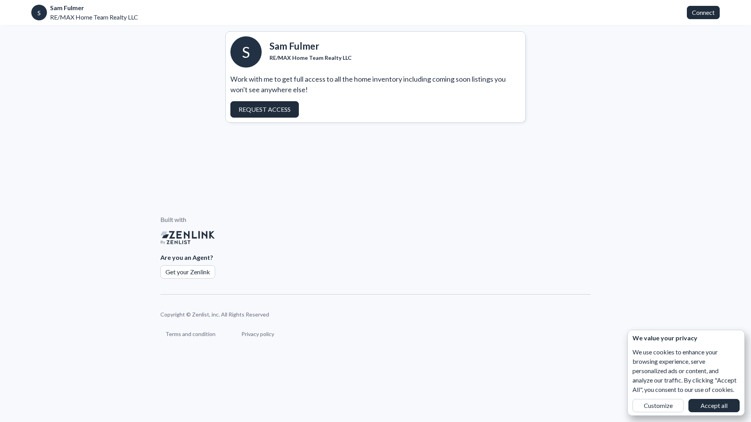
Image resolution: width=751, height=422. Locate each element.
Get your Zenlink (187, 271)
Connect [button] (703, 12)
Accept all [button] (714, 405)
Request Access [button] (265, 109)
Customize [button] (658, 405)
